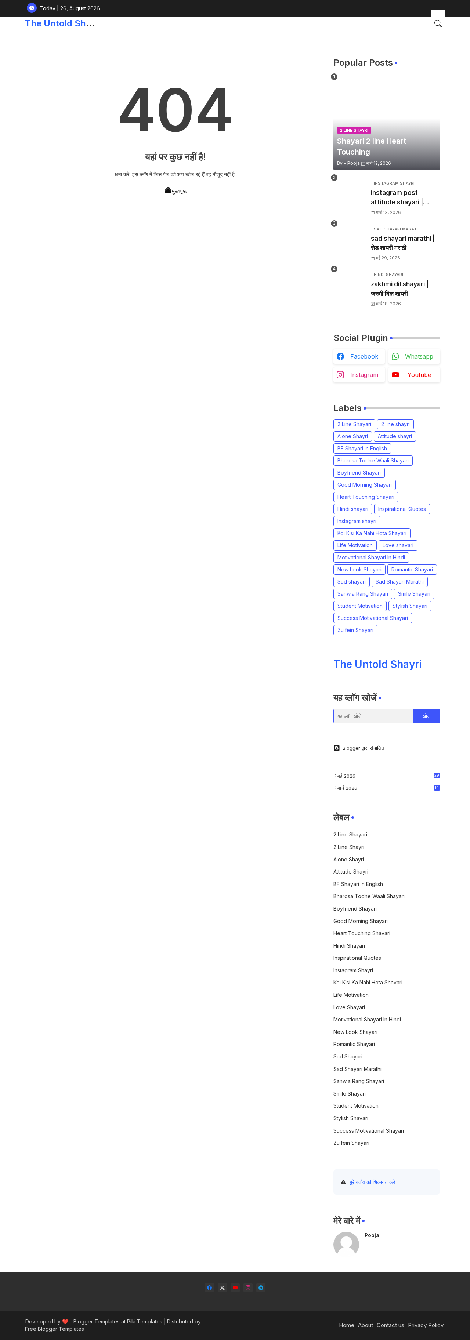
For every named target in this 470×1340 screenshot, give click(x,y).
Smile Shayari (414, 594)
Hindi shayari (352, 509)
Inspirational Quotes (402, 509)
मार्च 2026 (388, 788)
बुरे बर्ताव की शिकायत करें (372, 1182)
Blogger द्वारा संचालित (363, 748)
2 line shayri (395, 424)
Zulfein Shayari (355, 630)
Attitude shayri (395, 436)
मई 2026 (388, 776)
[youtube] (235, 1287)
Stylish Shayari (410, 606)
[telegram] (260, 1287)
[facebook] (209, 1287)
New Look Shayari (359, 569)
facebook (364, 356)
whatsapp (419, 356)
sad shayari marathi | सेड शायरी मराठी (403, 243)
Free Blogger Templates (54, 1329)
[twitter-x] (222, 1287)
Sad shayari (351, 581)
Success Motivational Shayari (372, 618)
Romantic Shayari (412, 569)
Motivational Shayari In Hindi (371, 557)
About (365, 1325)
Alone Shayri (352, 436)
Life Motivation (355, 545)
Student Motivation (360, 606)
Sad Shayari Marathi (400, 581)
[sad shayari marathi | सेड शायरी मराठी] (349, 239)
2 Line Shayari (354, 424)
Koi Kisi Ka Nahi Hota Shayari (371, 533)
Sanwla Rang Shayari (362, 594)
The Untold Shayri (63, 23)
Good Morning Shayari (364, 485)
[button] (438, 23)
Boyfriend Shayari (359, 472)
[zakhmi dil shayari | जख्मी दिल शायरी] (349, 284)
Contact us (390, 1325)
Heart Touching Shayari (365, 497)
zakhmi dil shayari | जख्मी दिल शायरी (400, 288)
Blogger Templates (96, 1321)
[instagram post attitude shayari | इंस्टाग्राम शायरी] (349, 193)
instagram (364, 374)
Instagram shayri (356, 521)
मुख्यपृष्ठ (179, 191)
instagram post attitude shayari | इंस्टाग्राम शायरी (397, 198)
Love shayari (398, 545)
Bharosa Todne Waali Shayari (373, 460)
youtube (419, 374)
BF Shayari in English (362, 448)
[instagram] (248, 1287)
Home (346, 1325)
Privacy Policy (426, 1325)
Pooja (372, 1235)
